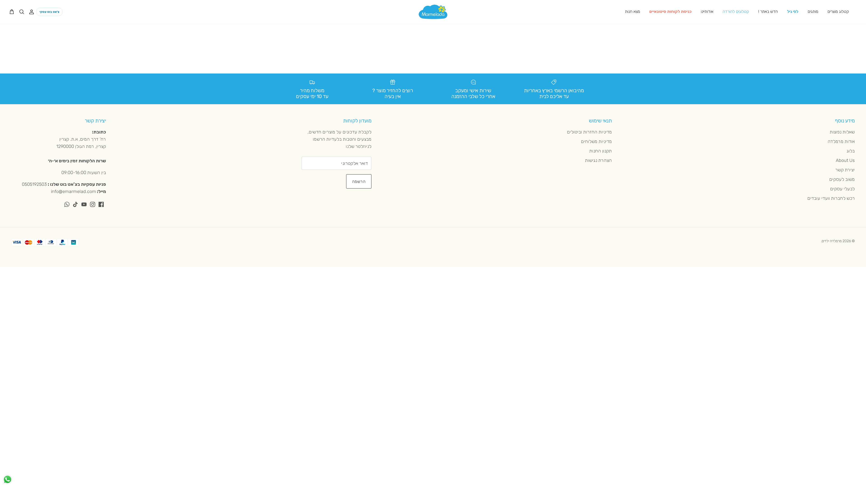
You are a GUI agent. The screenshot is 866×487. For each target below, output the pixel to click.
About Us (845, 160)
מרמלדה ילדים (832, 241)
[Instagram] (92, 204)
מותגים (813, 11)
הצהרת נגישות (598, 160)
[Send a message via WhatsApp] (7, 479)
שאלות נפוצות (842, 132)
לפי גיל (792, 11)
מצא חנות (632, 11)
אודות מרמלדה (841, 141)
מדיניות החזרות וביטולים (589, 132)
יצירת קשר (845, 169)
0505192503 (34, 184)
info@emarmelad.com (73, 191)
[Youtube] (84, 204)
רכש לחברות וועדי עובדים (831, 198)
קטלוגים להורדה (736, 11)
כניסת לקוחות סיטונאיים (670, 11)
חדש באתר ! (768, 11)
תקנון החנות (600, 151)
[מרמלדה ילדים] (433, 12)
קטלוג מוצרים (838, 11)
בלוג (851, 151)
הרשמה (359, 181)
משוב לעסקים (842, 179)
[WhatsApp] (66, 204)
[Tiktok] (75, 204)
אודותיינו (707, 11)
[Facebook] (101, 204)
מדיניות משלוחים (596, 141)
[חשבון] (32, 11)
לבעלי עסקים (842, 188)
